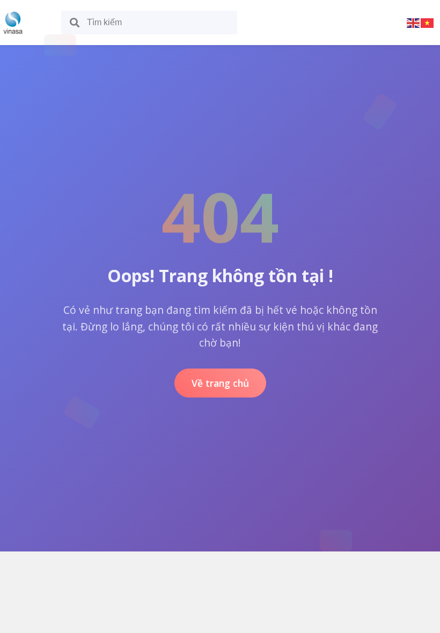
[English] (414, 22)
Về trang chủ (220, 383)
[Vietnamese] (428, 22)
